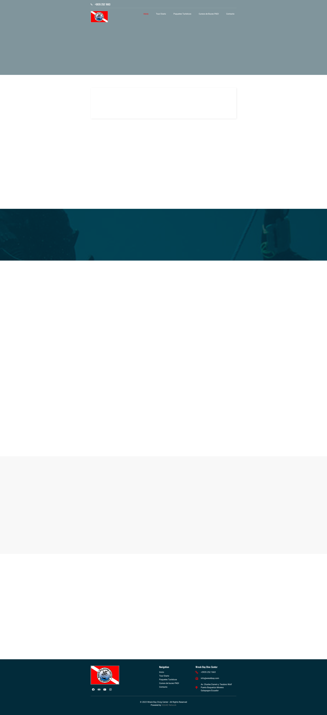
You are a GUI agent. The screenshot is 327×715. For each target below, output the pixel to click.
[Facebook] (93, 689)
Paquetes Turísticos (182, 14)
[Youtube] (104, 689)
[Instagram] (110, 689)
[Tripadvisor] (99, 689)
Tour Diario (161, 14)
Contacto (230, 14)
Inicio (146, 14)
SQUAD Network (169, 705)
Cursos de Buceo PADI (209, 14)
